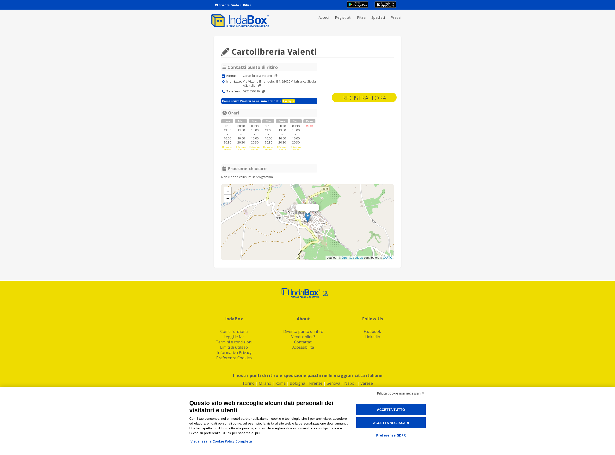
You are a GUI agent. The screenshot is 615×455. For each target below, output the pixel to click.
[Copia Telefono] (263, 91)
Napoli (350, 383)
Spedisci (378, 17)
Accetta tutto (391, 410)
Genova (333, 383)
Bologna (297, 383)
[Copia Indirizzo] (259, 85)
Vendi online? (303, 336)
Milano (265, 383)
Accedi (324, 17)
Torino (248, 383)
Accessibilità (303, 347)
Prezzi (396, 17)
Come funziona (234, 331)
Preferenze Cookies (234, 357)
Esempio (288, 101)
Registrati (343, 17)
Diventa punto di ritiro (303, 331)
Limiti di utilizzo (234, 347)
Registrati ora (364, 98)
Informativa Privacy (234, 352)
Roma (280, 383)
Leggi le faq (234, 336)
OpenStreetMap (352, 258)
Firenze (315, 383)
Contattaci (303, 342)
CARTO (388, 258)
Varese (366, 383)
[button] (308, 217)
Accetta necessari (391, 423)
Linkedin (372, 336)
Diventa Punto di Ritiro (234, 5)
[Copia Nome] (276, 75)
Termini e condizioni (234, 342)
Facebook (372, 331)
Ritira (361, 17)
